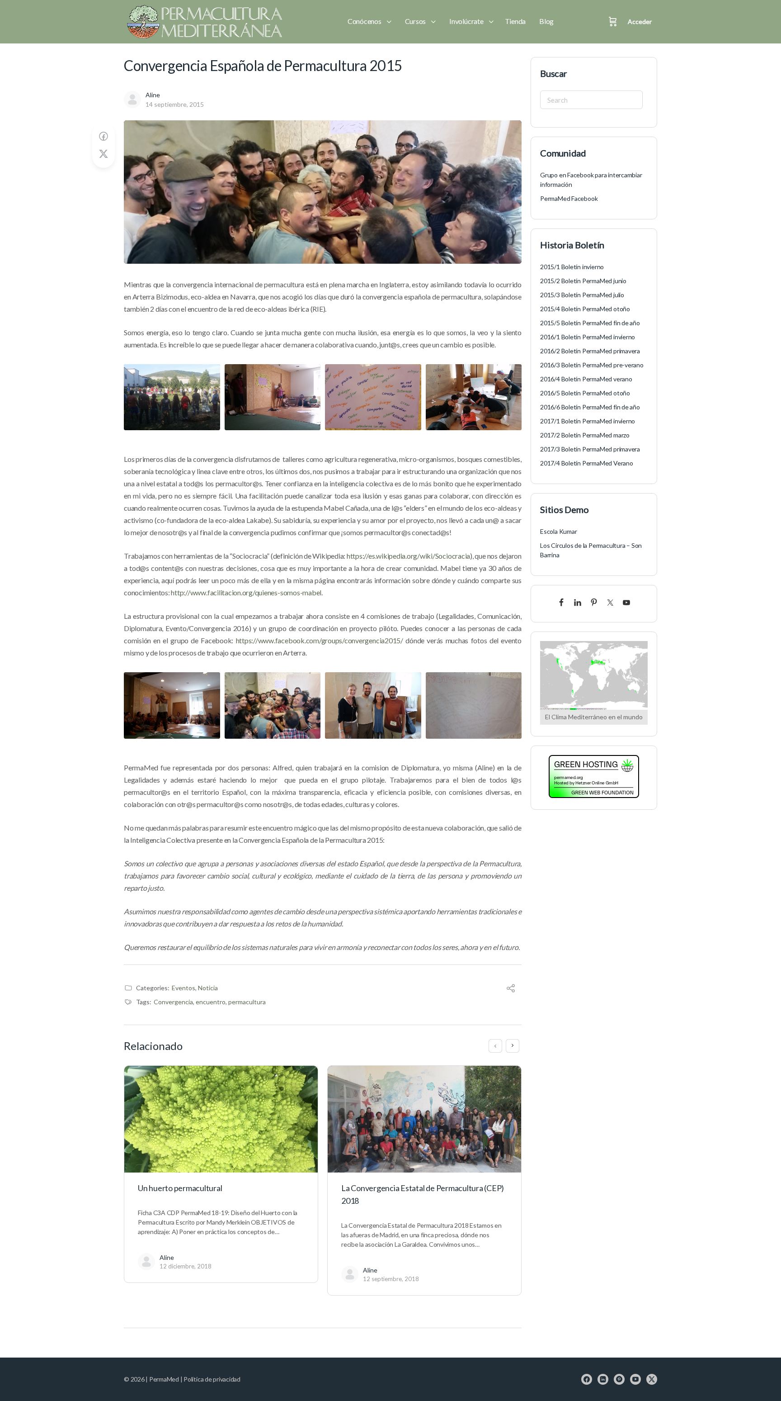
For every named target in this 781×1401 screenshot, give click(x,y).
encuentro (211, 1002)
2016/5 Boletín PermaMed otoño (585, 393)
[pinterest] (619, 1379)
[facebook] (586, 1379)
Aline (153, 95)
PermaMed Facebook (569, 198)
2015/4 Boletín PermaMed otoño (585, 309)
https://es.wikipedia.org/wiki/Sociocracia (408, 555)
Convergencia (173, 1002)
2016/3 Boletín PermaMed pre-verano (592, 365)
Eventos (183, 988)
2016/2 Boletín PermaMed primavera (590, 351)
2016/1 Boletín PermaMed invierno (587, 337)
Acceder (640, 21)
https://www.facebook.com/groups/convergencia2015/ (319, 640)
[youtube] (635, 1379)
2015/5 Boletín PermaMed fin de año (590, 323)
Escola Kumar (558, 531)
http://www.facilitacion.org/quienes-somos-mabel (246, 592)
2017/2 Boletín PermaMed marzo (585, 435)
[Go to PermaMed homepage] (203, 21)
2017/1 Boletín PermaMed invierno (587, 421)
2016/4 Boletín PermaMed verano (586, 379)
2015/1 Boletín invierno (572, 267)
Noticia (208, 988)
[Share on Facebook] (103, 136)
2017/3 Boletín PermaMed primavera (590, 449)
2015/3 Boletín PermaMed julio (582, 295)
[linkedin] (603, 1379)
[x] (651, 1379)
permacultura (247, 1002)
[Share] (510, 989)
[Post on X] (103, 154)
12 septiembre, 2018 (391, 1278)
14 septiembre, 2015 (175, 104)
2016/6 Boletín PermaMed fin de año (590, 407)
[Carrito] (613, 21)
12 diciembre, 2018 (186, 1266)
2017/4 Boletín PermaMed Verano (586, 463)
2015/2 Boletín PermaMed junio (583, 281)
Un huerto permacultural (180, 1188)
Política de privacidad (211, 1379)
